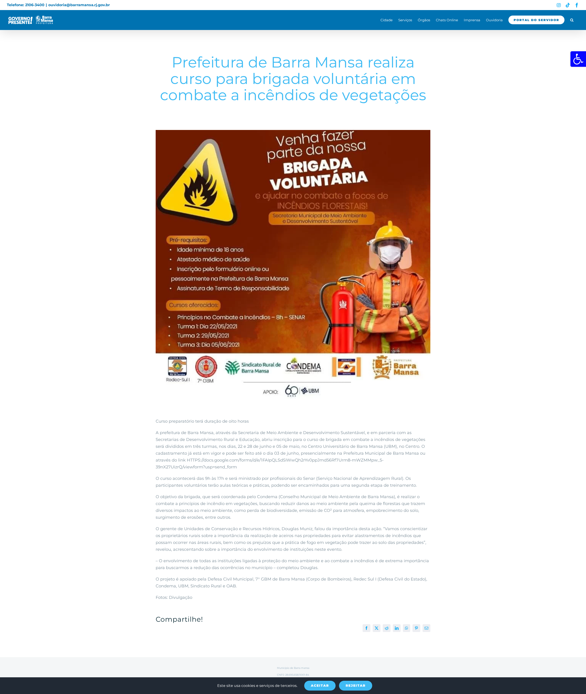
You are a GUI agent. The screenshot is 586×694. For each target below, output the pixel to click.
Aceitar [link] (320, 685)
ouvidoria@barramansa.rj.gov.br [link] (79, 5)
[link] (578, 59)
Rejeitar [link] (356, 685)
